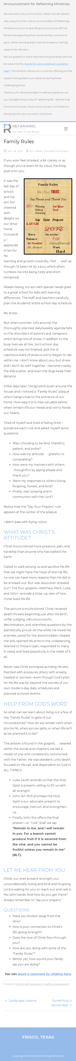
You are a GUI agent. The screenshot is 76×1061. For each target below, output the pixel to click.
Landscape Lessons (22, 1000)
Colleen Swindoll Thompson (50, 151)
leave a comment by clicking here (44, 974)
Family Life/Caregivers (28, 984)
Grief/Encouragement (56, 984)
